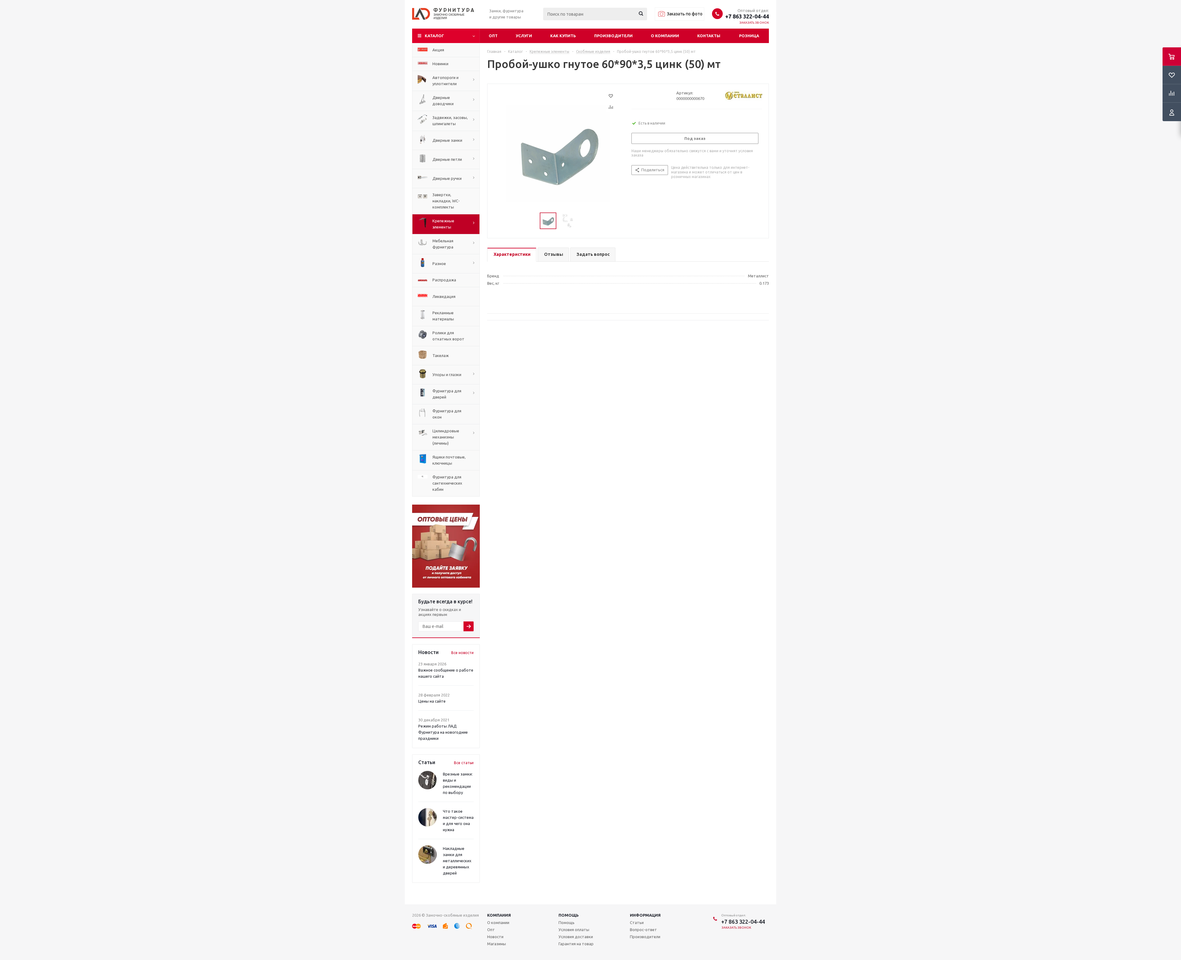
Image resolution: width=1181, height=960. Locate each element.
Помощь (569, 915)
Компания (499, 915)
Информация (645, 915)
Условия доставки (576, 936)
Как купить (563, 36)
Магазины (496, 944)
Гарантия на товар (576, 944)
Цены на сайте (432, 701)
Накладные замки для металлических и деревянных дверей (457, 860)
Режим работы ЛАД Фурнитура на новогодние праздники (443, 732)
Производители (613, 36)
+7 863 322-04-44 (747, 16)
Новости (495, 936)
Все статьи (464, 763)
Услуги (524, 36)
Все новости (462, 653)
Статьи (637, 922)
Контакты (708, 36)
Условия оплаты (574, 929)
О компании (665, 36)
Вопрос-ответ (643, 929)
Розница (749, 36)
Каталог (434, 36)
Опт (493, 36)
